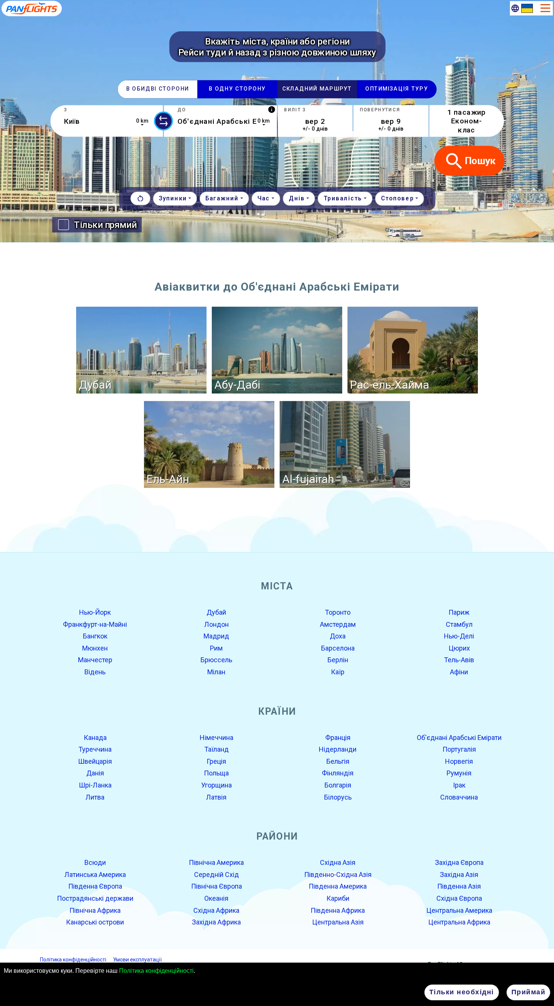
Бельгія (337, 761)
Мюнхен (95, 648)
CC (404, 483)
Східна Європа (459, 898)
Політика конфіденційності (156, 971)
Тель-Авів (459, 660)
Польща (216, 773)
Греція (216, 761)
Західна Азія (459, 874)
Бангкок (95, 636)
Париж (459, 612)
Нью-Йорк (95, 612)
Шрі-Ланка (95, 785)
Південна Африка (338, 910)
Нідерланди (338, 749)
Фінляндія (338, 773)
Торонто (337, 612)
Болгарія (337, 785)
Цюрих (459, 648)
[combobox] (106, 121)
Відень (95, 672)
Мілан (216, 672)
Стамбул (459, 624)
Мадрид (216, 636)
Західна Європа (459, 862)
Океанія (216, 898)
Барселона (338, 648)
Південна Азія (459, 886)
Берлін (338, 660)
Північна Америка (216, 862)
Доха (338, 636)
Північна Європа (216, 886)
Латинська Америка (95, 874)
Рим (216, 648)
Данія (95, 773)
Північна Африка (95, 910)
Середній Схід (216, 874)
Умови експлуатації (137, 959)
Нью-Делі (459, 636)
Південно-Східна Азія (338, 874)
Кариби (337, 898)
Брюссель (216, 660)
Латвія (216, 797)
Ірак (459, 785)
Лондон (216, 624)
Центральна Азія (338, 922)
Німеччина (216, 737)
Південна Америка (338, 886)
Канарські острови (95, 922)
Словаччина (459, 797)
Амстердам (338, 624)
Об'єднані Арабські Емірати (459, 737)
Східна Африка (216, 910)
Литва (95, 797)
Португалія (459, 749)
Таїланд (216, 749)
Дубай (216, 612)
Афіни (459, 672)
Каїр (337, 672)
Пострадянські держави (95, 898)
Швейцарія (95, 761)
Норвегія (459, 761)
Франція (337, 737)
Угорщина (216, 785)
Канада (95, 737)
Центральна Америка (459, 910)
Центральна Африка (459, 922)
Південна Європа (95, 886)
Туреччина (95, 749)
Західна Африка (216, 922)
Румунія (459, 773)
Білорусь (338, 797)
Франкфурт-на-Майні (95, 624)
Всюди (95, 862)
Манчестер (95, 660)
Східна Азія (337, 862)
